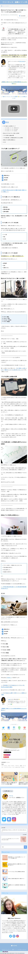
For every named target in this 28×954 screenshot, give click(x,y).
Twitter (9, 699)
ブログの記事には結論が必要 (8, 135)
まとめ (4, 142)
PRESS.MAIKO (22, 61)
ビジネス (8, 762)
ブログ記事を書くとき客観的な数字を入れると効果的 (13, 137)
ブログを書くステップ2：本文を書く (11, 129)
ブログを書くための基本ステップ (9, 126)
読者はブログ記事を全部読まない (9, 139)
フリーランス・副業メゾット (14, 2)
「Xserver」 (8, 677)
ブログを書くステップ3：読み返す (11, 130)
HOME (15, 945)
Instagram (14, 821)
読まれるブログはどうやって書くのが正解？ (11, 133)
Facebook (9, 821)
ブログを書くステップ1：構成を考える (12, 127)
